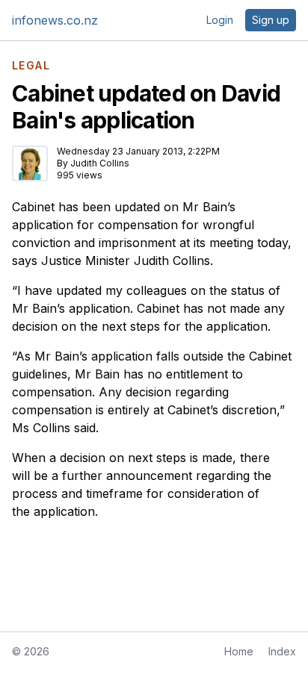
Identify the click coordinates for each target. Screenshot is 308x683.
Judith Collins (99, 163)
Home (238, 651)
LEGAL (31, 65)
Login (219, 19)
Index (282, 651)
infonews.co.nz (55, 20)
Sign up (270, 19)
